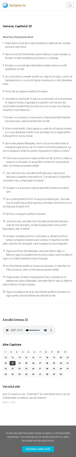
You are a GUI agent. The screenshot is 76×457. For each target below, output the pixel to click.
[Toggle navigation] (70, 5)
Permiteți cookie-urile (38, 449)
